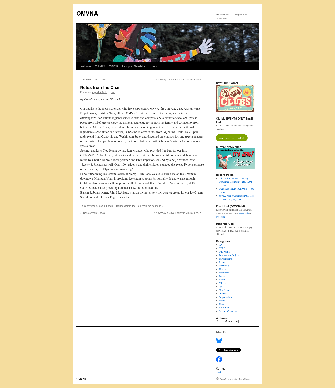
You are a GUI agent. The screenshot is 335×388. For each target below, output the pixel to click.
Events (154, 66)
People (222, 300)
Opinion (223, 293)
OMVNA (87, 13)
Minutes (223, 283)
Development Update (93, 79)
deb (113, 92)
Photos (222, 304)
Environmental (225, 258)
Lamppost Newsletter (134, 66)
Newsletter (224, 290)
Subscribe (220, 216)
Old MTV (100, 66)
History (222, 269)
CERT (222, 248)
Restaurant (224, 307)
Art (220, 244)
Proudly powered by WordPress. (235, 378)
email (218, 371)
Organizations (225, 297)
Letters (109, 205)
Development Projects (229, 255)
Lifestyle (223, 279)
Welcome (86, 66)
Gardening (224, 265)
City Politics (224, 251)
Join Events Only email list (231, 137)
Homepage (224, 272)
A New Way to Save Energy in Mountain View (179, 79)
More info (244, 213)
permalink (157, 205)
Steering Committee (125, 205)
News (221, 286)
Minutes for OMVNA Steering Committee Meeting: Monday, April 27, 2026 (235, 182)
